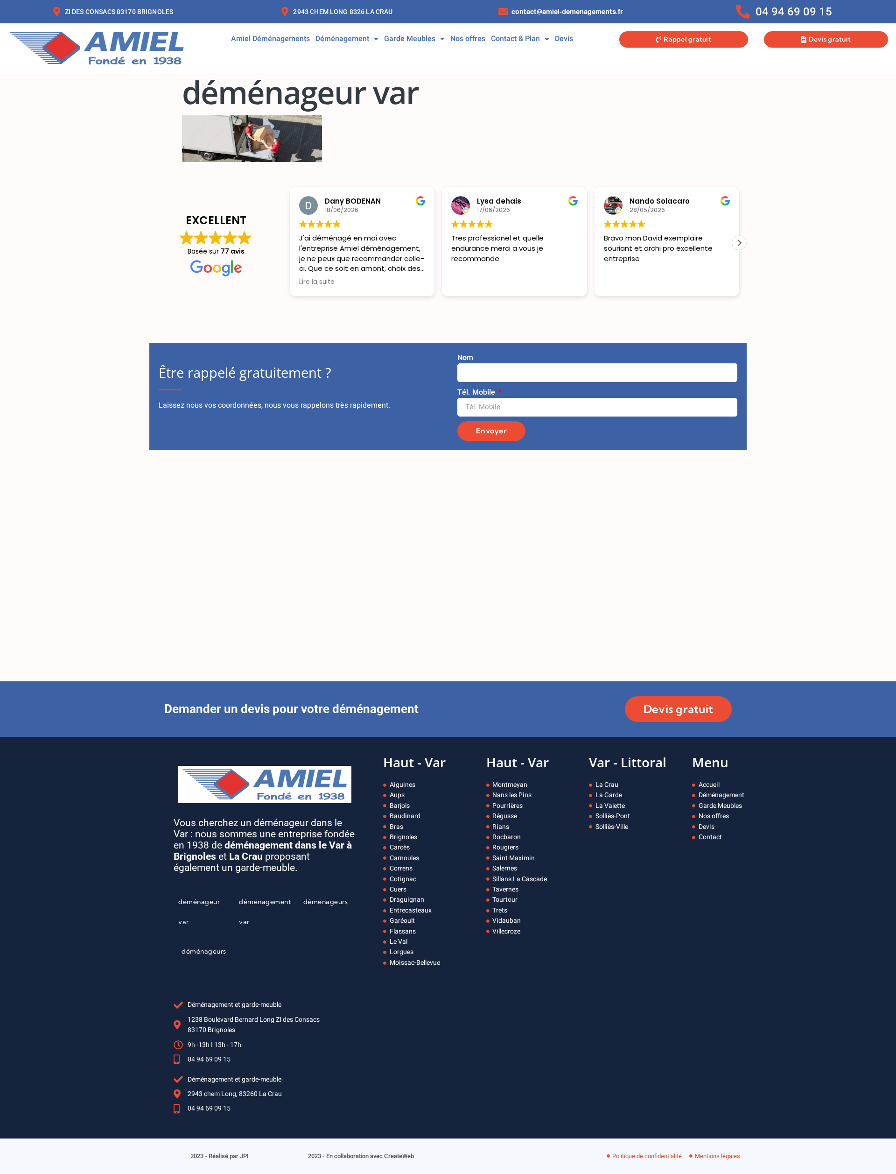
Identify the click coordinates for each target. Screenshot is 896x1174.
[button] (739, 243)
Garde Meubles (409, 38)
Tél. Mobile (477, 392)
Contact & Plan (515, 38)
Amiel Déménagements (270, 38)
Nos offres (467, 38)
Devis (564, 38)
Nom (465, 357)
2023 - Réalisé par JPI (219, 1156)
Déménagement (342, 38)
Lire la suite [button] (317, 282)
